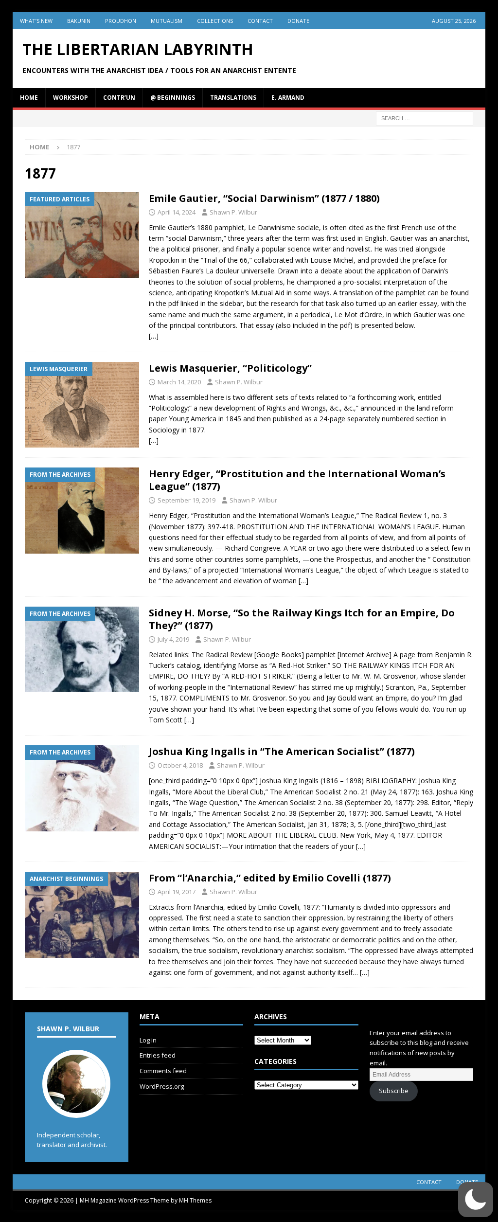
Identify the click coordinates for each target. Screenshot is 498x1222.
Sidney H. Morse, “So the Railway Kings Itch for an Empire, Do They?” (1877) (302, 619)
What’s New (36, 20)
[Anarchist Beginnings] (82, 915)
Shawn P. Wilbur (233, 212)
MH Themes (195, 1200)
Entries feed (158, 1055)
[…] (154, 336)
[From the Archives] (82, 510)
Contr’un (119, 97)
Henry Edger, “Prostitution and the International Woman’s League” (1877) (297, 480)
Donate (298, 20)
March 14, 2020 (179, 381)
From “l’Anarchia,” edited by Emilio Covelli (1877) (270, 877)
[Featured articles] (82, 235)
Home (29, 97)
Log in (148, 1040)
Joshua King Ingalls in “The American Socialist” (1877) (282, 751)
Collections (215, 20)
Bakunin (78, 20)
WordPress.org (162, 1086)
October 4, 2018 (180, 765)
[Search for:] (424, 117)
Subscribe (394, 1090)
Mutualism (166, 20)
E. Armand (287, 97)
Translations (233, 97)
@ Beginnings (172, 97)
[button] (475, 1199)
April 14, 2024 (177, 212)
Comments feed (163, 1070)
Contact (260, 20)
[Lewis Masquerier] (82, 405)
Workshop (70, 97)
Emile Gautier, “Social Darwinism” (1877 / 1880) (264, 198)
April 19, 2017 (177, 891)
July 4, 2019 (173, 639)
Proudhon (120, 20)
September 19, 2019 (186, 500)
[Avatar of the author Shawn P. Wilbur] (76, 1107)
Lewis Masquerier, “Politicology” (230, 368)
